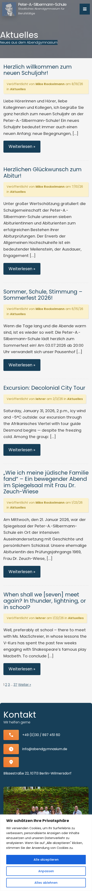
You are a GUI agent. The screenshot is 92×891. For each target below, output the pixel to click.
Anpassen (46, 871)
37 (15, 684)
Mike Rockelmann (50, 84)
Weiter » (24, 684)
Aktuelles (18, 89)
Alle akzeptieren (46, 859)
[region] (46, 852)
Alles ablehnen (46, 883)
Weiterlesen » (22, 146)
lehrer (41, 399)
